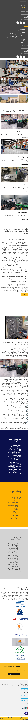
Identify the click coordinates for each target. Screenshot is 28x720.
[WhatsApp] (24, 22)
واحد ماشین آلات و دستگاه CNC (14, 37)
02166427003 (24, 695)
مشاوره (25, 294)
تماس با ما (22, 40)
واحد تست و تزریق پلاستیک (15, 36)
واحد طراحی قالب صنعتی (15, 33)
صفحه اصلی (22, 29)
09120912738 (24, 700)
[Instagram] (17, 22)
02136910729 (24, 688)
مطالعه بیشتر (24, 137)
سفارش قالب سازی (14, 673)
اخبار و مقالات (21, 30)
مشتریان (23, 39)
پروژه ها (23, 42)
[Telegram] (21, 22)
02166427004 (24, 689)
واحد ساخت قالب (17, 34)
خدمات (23, 32)
